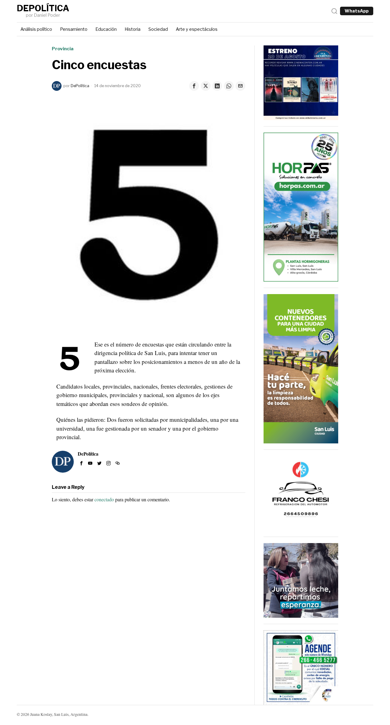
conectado (104, 499)
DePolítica (80, 86)
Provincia (62, 49)
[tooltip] (194, 86)
